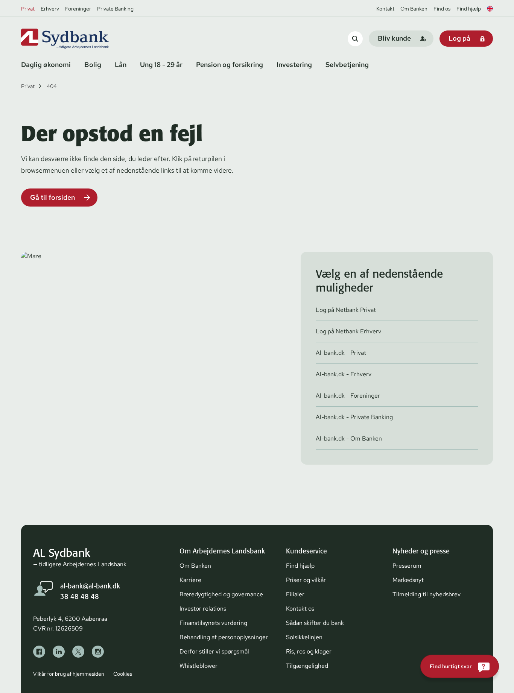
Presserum (406, 566)
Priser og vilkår (306, 580)
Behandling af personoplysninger (223, 637)
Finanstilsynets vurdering (213, 623)
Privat (28, 8)
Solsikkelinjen (304, 637)
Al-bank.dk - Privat (341, 353)
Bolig (92, 64)
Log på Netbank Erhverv (348, 331)
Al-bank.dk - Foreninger (348, 396)
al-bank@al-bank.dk (90, 586)
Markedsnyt (408, 580)
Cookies (122, 673)
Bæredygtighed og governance (221, 594)
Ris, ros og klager (309, 651)
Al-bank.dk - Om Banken (349, 438)
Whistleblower (198, 666)
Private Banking (115, 8)
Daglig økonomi (46, 64)
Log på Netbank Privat (346, 310)
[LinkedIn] (59, 652)
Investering (294, 64)
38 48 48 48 (79, 596)
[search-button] (355, 38)
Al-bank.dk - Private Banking (354, 417)
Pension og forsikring (229, 64)
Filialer (295, 594)
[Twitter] (78, 652)
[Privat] (77, 39)
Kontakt (385, 8)
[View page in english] (490, 9)
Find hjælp (468, 8)
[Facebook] (39, 652)
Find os (441, 8)
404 (52, 86)
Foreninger (78, 8)
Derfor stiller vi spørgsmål (214, 651)
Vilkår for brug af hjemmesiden (68, 673)
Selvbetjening (347, 64)
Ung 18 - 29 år (161, 64)
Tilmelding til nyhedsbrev (426, 594)
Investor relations (202, 608)
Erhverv (50, 8)
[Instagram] (98, 652)
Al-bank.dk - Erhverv (343, 374)
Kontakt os (300, 608)
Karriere (190, 580)
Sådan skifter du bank (315, 623)
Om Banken (413, 8)
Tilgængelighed (307, 666)
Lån (120, 64)
